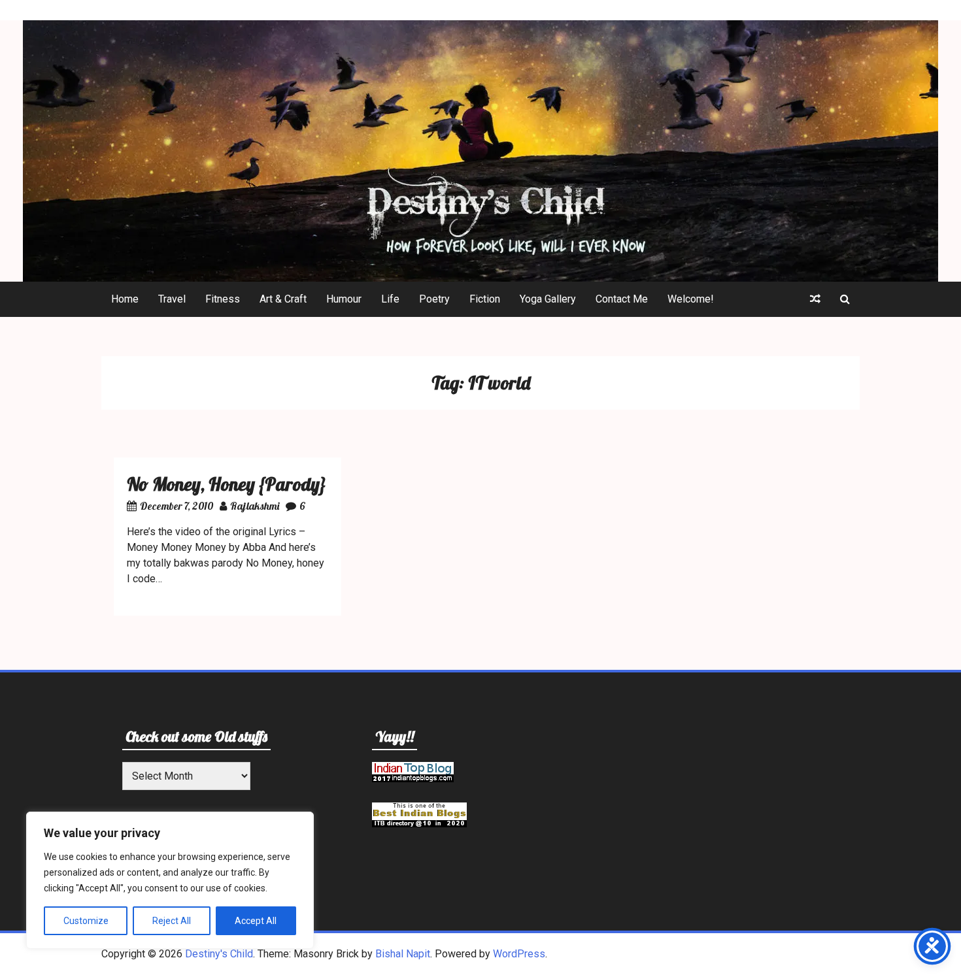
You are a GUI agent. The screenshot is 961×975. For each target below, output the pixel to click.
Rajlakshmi (254, 505)
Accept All (256, 921)
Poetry (434, 299)
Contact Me (622, 299)
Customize (86, 921)
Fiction (484, 299)
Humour (344, 299)
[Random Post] (815, 299)
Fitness (222, 299)
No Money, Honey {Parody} (226, 483)
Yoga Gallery (548, 299)
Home (125, 299)
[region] (170, 880)
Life (390, 299)
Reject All (171, 921)
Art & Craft (283, 299)
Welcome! (690, 299)
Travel (172, 299)
